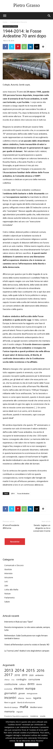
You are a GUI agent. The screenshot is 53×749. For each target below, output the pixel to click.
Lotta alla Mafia (11, 589)
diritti (30, 684)
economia (8, 689)
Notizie (7, 593)
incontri (10, 697)
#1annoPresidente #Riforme (11, 526)
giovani (21, 693)
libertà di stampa (11, 707)
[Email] (36, 46)
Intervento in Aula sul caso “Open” (18, 622)
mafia (24, 706)
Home (5, 22)
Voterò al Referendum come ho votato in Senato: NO (26, 645)
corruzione (34, 679)
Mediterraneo (36, 707)
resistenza (34, 716)
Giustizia (8, 569)
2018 (17, 675)
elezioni (19, 688)
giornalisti (10, 693)
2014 (12, 493)
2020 (31, 675)
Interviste (8, 573)
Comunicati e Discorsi (18, 22)
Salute (7, 601)
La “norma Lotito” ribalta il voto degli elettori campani (26, 651)
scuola (42, 716)
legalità (37, 698)
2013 (8, 670)
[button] (49, 15)
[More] (43, 46)
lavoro (28, 698)
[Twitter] (11, 46)
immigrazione (32, 693)
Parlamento (9, 597)
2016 (40, 670)
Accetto (19, 744)
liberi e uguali (9, 702)
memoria (9, 711)
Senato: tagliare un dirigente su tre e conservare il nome (41, 528)
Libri (6, 585)
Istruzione (8, 577)
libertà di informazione (26, 702)
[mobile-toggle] (4, 15)
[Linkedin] (30, 46)
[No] (49, 733)
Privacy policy (31, 744)
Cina (12, 680)
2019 (24, 675)
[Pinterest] (18, 46)
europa (30, 688)
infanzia (21, 698)
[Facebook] (5, 46)
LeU (6, 581)
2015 (30, 670)
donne (39, 684)
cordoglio (21, 679)
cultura (22, 684)
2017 (8, 674)
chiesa (6, 680)
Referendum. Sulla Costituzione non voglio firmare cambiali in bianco (26, 637)
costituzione (10, 684)
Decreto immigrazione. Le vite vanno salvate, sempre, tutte (27, 628)
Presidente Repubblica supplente (16, 716)
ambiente (39, 675)
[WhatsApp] (24, 46)
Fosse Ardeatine (23, 493)
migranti (19, 712)
